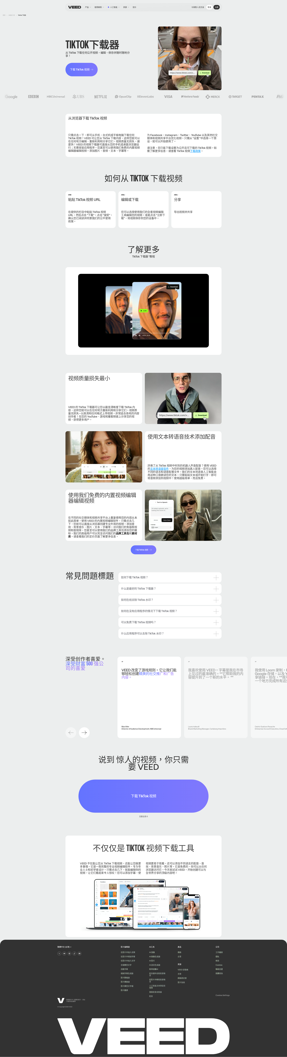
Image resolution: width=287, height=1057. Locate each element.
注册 (216, 7)
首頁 (4, 15)
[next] (84, 732)
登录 (209, 7)
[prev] (70, 732)
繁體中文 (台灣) (63, 947)
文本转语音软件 (159, 468)
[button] (126, 7)
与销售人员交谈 (197, 7)
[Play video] (143, 310)
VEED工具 (12, 15)
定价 (134, 7)
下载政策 (195, 151)
